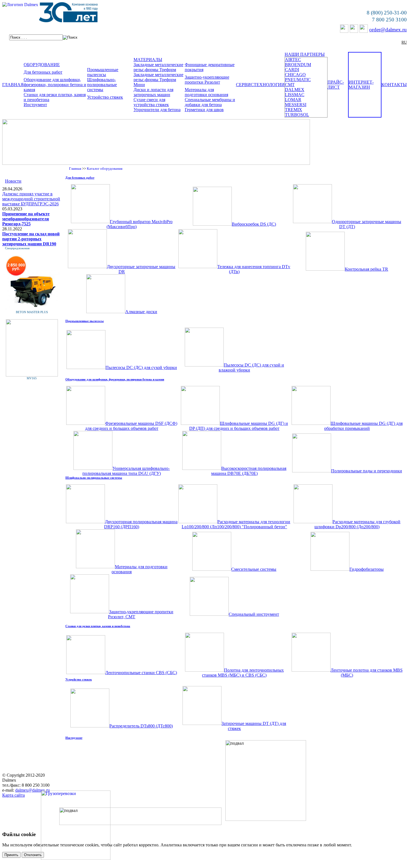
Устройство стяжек (105, 97)
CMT (290, 84)
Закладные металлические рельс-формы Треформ (158, 67)
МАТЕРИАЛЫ (148, 59)
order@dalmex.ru (388, 30)
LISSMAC (294, 94)
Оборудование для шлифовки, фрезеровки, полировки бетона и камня (55, 84)
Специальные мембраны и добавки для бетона (210, 102)
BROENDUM (298, 64)
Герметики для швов (204, 109)
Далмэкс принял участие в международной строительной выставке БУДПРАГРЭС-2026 (31, 198)
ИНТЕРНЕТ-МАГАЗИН (361, 84)
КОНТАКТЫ (394, 84)
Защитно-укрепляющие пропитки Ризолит (207, 79)
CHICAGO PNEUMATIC (298, 77)
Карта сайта (13, 795)
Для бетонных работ (43, 72)
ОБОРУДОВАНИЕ (42, 64)
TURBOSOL (297, 114)
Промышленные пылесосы (102, 72)
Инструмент (35, 104)
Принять (11, 855)
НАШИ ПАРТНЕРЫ (305, 54)
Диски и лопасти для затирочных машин (153, 92)
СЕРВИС (245, 84)
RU (404, 42)
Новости (13, 181)
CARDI (292, 69)
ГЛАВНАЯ (13, 84)
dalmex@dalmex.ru (32, 790)
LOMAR (293, 99)
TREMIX (293, 109)
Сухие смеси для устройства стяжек (151, 102)
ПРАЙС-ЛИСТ (335, 84)
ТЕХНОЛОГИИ (269, 84)
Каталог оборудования (104, 168)
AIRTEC (293, 59)
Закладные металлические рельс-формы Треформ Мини (158, 79)
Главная (75, 168)
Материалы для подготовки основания (206, 92)
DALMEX (294, 89)
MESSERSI (295, 104)
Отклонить (33, 855)
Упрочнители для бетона (157, 109)
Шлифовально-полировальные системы (102, 84)
